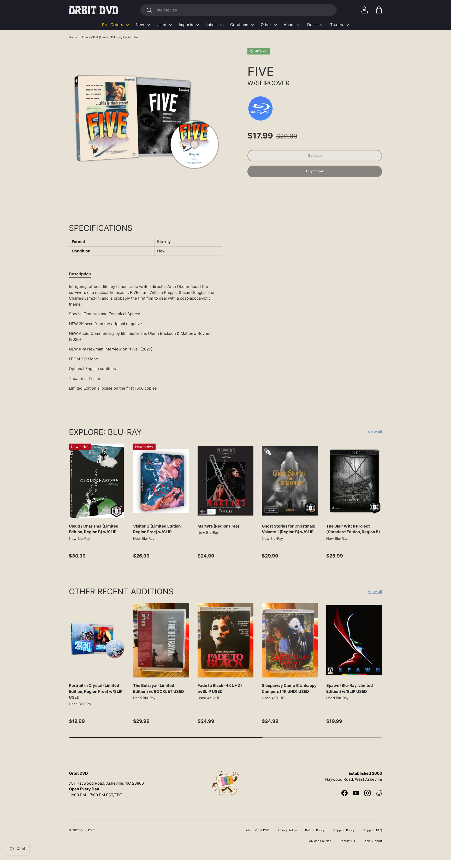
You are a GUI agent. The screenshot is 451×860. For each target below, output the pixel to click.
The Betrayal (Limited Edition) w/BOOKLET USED (158, 688)
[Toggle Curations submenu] (252, 25)
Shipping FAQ (372, 830)
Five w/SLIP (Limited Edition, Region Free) (111, 37)
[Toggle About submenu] (299, 25)
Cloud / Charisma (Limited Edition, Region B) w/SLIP (93, 529)
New (140, 24)
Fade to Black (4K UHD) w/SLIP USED (220, 688)
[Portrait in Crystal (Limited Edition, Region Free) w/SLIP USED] (97, 640)
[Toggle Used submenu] (170, 25)
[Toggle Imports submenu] (197, 25)
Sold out (315, 155)
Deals (312, 24)
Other (266, 24)
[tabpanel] (145, 337)
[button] (379, 10)
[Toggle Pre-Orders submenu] (127, 25)
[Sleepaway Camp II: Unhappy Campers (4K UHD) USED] (290, 640)
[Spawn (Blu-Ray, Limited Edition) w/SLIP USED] (354, 640)
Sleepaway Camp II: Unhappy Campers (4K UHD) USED (289, 688)
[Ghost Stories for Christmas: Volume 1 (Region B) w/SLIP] (290, 481)
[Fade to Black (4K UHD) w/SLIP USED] (225, 640)
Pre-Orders (112, 24)
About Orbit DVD (257, 830)
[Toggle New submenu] (148, 25)
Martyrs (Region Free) (218, 526)
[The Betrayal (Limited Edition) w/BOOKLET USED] (161, 640)
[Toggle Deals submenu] (322, 25)
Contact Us (347, 841)
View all (375, 431)
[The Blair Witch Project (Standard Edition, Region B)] (354, 481)
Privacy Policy (287, 830)
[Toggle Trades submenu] (347, 25)
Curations (239, 24)
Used (161, 24)
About (289, 24)
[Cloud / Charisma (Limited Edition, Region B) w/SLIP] (97, 481)
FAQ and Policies (319, 841)
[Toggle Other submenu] (275, 25)
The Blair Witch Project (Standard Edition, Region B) (353, 529)
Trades (336, 24)
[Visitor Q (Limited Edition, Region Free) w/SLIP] (161, 481)
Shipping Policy (343, 830)
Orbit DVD (87, 830)
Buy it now (315, 171)
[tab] (80, 274)
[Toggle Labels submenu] (222, 25)
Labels (212, 24)
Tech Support (372, 841)
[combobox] (238, 10)
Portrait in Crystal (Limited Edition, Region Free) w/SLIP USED (96, 691)
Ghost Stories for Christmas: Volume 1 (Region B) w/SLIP (288, 529)
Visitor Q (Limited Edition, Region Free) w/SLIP (157, 529)
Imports (186, 24)
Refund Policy (314, 830)
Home (73, 37)
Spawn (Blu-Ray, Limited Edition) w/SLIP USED (349, 688)
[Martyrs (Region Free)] (225, 481)
